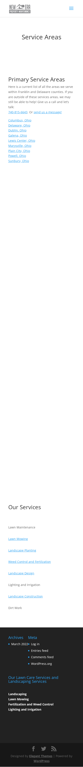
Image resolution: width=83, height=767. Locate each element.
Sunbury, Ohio (18, 161)
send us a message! (48, 112)
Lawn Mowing (18, 539)
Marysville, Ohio (19, 146)
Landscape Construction (25, 596)
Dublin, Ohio (17, 130)
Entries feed (39, 651)
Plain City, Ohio (19, 151)
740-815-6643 (17, 112)
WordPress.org (41, 664)
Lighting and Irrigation (24, 709)
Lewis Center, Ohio (21, 141)
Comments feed (42, 657)
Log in (35, 644)
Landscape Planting (22, 550)
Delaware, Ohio (19, 125)
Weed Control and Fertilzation (29, 562)
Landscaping (17, 694)
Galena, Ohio (17, 135)
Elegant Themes (40, 756)
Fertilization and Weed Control (30, 704)
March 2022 (19, 644)
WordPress (42, 761)
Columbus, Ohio (19, 120)
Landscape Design (21, 573)
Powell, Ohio (17, 156)
